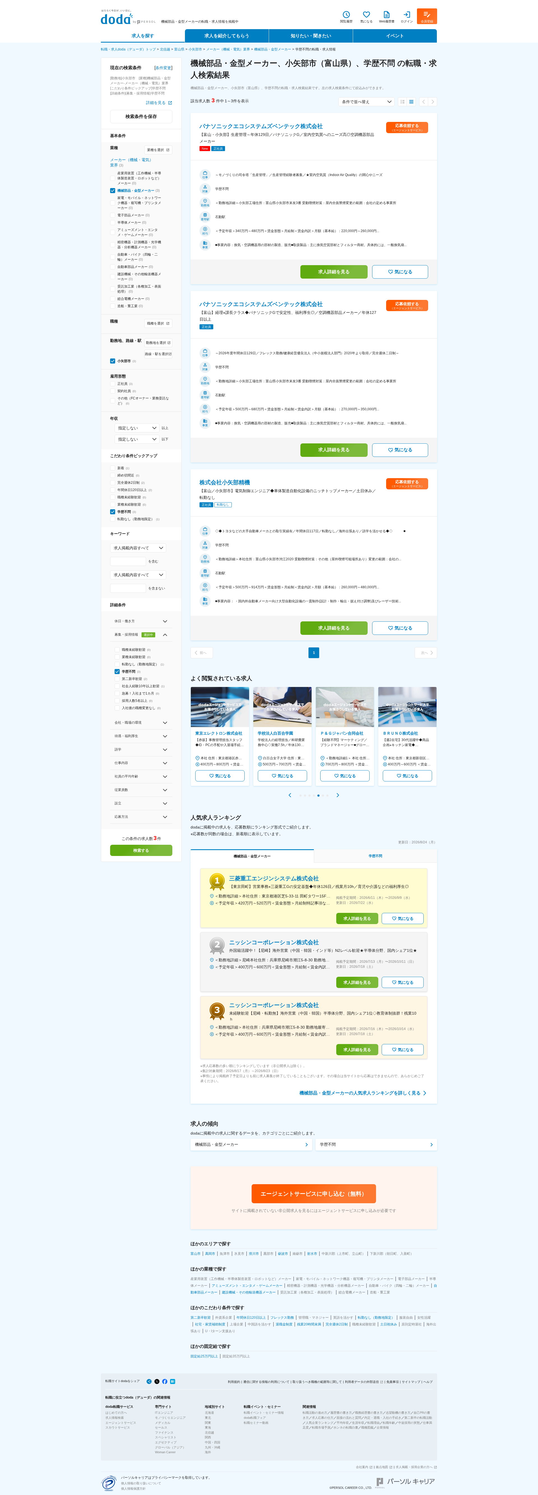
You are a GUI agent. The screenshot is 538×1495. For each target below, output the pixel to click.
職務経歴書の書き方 (369, 1412)
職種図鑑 (367, 1427)
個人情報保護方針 (133, 1488)
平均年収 (343, 1422)
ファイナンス (164, 1432)
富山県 (179, 49)
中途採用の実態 (409, 1422)
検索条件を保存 (141, 116)
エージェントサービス (120, 1422)
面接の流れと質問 (349, 1417)
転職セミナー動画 (256, 1422)
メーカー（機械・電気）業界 (228, 49)
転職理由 (373, 1422)
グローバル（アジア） (170, 1447)
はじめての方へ (116, 1412)
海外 (208, 1452)
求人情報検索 (114, 1417)
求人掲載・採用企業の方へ (414, 1467)
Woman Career (165, 1452)
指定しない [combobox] (128, 428)
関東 (208, 1422)
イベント (395, 35)
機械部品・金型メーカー (272, 49)
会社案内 (362, 1467)
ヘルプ (428, 1381)
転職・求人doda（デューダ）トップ (128, 49)
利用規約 (234, 1381)
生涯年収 (358, 1422)
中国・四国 (212, 1442)
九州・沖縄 (212, 1447)
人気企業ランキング (319, 1422)
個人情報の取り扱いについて (141, 1483)
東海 (208, 1427)
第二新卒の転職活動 (418, 1417)
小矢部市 (195, 49)
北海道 (209, 1412)
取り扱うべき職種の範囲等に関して (317, 1381)
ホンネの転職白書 (345, 1427)
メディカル (162, 1422)
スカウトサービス (117, 1427)
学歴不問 (328, 1144)
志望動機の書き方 (398, 1412)
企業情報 (383, 1427)
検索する (141, 850)
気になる (403, 271)
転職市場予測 (321, 1427)
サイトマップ (411, 1381)
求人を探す (143, 35)
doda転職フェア (255, 1417)
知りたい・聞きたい (311, 35)
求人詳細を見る (334, 271)
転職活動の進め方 (315, 1412)
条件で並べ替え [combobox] (356, 101)
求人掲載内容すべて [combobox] (131, 548)
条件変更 (163, 68)
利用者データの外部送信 (362, 1381)
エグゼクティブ (166, 1442)
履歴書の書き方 (341, 1412)
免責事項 (392, 1381)
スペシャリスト (166, 1437)
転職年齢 (389, 1422)
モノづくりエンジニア (170, 1417)
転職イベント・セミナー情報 (264, 1412)
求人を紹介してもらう (227, 35)
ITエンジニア (164, 1412)
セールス (161, 1427)
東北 (208, 1417)
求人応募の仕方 (322, 1417)
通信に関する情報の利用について (266, 1381)
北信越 (165, 49)
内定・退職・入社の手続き (382, 1417)
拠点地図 (382, 1467)
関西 (208, 1437)
